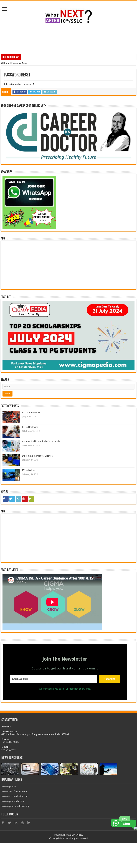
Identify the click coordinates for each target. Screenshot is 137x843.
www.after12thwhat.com (14, 791)
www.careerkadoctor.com (14, 796)
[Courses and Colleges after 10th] (68, 15)
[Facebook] (6, 499)
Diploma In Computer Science (37, 455)
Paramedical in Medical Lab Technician (41, 441)
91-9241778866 (11, 742)
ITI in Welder (28, 470)
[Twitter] (12, 499)
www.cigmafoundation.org (15, 806)
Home (6, 63)
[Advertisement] (68, 39)
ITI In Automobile (31, 412)
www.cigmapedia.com (12, 801)
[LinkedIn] (18, 499)
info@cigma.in (8, 749)
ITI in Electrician (30, 427)
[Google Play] (31, 499)
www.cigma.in (8, 786)
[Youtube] (25, 499)
